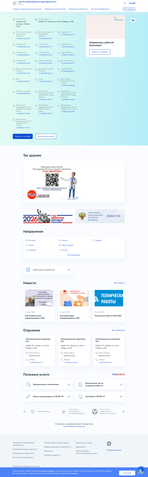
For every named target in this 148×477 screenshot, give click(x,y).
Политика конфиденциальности (26, 466)
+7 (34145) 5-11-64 (68, 99)
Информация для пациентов (55, 9)
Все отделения (118, 330)
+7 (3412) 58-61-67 (45, 38)
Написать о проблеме (100, 52)
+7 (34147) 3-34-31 (45, 99)
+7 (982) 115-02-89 (68, 111)
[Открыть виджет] (141, 470)
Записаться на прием (23, 136)
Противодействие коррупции (74, 426)
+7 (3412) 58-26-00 (23, 93)
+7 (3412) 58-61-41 (68, 34)
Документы (81, 447)
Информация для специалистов (57, 447)
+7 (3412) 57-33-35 (68, 85)
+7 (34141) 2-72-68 (23, 113)
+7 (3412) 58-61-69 (68, 71)
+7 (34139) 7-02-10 (45, 113)
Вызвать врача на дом (46, 136)
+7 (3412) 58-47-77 (45, 47)
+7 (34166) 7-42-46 (23, 128)
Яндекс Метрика (48, 471)
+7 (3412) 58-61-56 (68, 63)
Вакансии (48, 451)
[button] (125, 3)
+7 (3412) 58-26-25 (23, 47)
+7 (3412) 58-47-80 (23, 63)
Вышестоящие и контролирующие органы (86, 452)
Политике (74, 473)
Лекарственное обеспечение (56, 443)
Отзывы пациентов (52, 455)
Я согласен (127, 473)
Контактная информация (100, 9)
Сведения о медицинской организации (27, 9)
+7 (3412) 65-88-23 (23, 55)
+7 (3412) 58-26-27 (68, 47)
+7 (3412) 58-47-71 (23, 81)
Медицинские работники (78, 9)
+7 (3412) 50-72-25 (45, 55)
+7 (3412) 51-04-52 (68, 55)
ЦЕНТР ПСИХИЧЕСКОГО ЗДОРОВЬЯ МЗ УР (37, 2)
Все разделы (129, 9)
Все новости (119, 283)
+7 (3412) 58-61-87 (23, 38)
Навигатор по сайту (84, 443)
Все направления (74, 255)
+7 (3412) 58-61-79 (23, 73)
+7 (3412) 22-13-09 (45, 63)
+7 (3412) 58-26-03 (45, 81)
